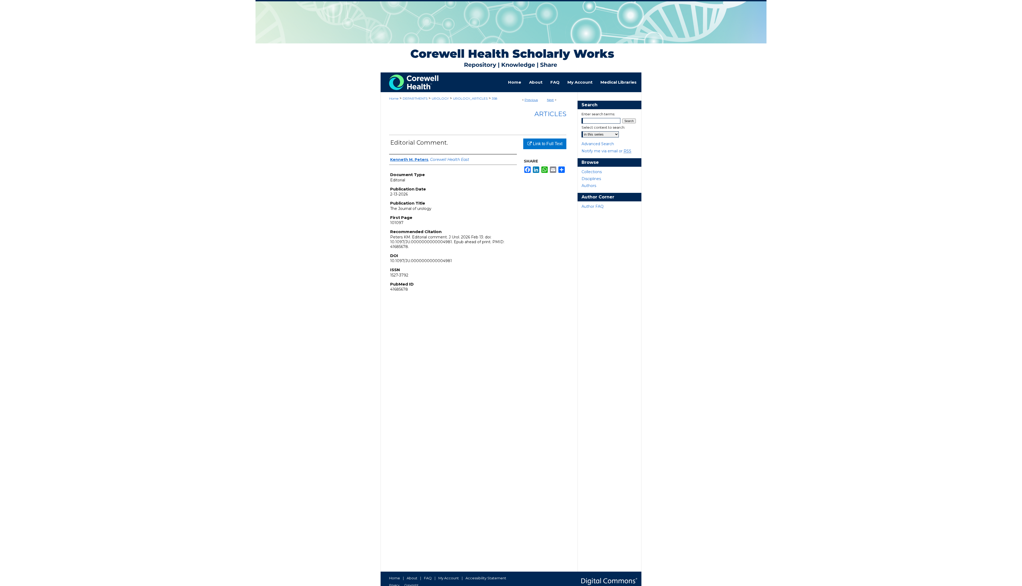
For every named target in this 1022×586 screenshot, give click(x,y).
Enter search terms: (598, 114)
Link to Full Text (547, 143)
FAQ (428, 578)
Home (393, 98)
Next (550, 100)
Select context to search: (603, 127)
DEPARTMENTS (415, 98)
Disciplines (591, 178)
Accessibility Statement (485, 578)
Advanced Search (598, 143)
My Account (448, 578)
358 (494, 98)
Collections (592, 171)
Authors (589, 185)
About (412, 578)
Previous (531, 100)
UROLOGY (440, 98)
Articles (550, 114)
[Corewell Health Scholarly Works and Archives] (511, 36)
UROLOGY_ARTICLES (470, 98)
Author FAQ (593, 206)
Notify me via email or (606, 151)
